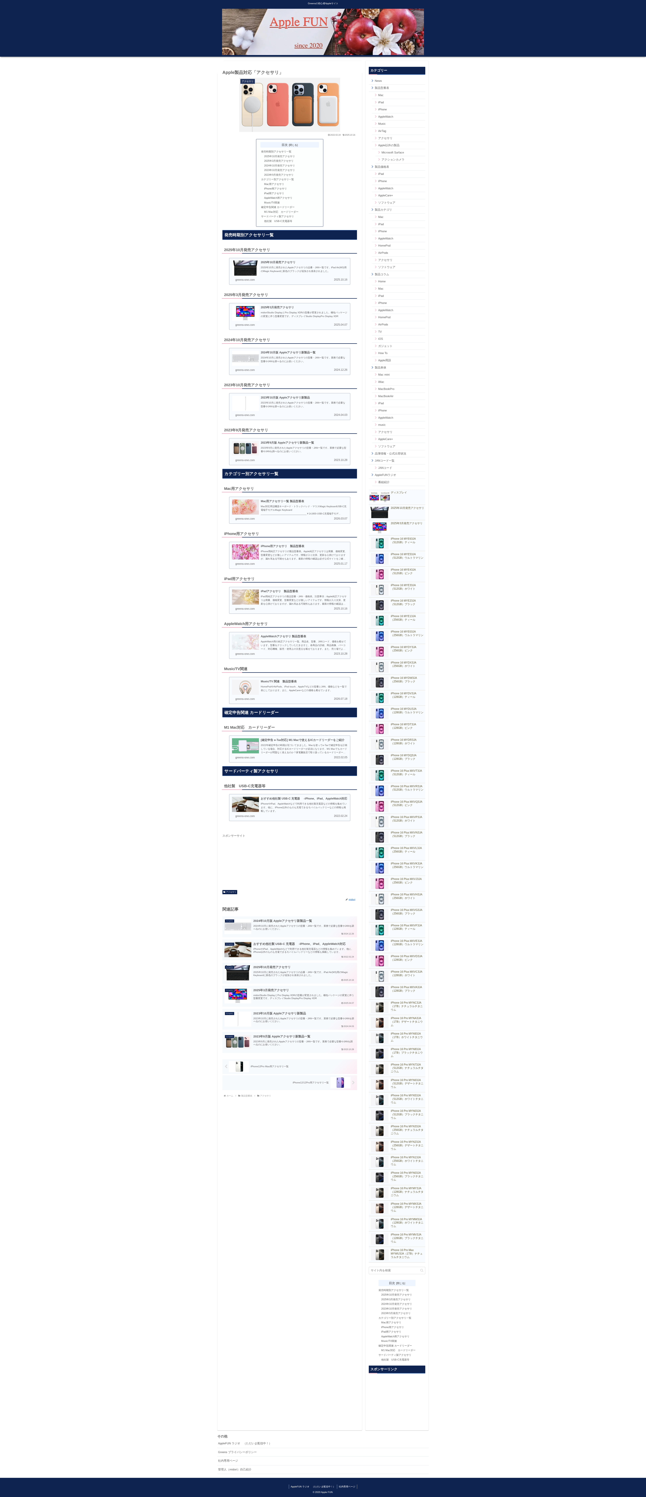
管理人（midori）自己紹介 (235, 1469)
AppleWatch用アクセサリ (278, 197)
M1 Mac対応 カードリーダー (281, 211)
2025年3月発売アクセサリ (279, 160)
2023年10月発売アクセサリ (279, 170)
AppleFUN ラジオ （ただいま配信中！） (245, 1443)
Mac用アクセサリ (274, 184)
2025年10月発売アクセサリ (279, 156)
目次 (285, 145)
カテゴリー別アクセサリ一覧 (277, 179)
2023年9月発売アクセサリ (279, 174)
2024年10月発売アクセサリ (279, 165)
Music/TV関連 (272, 202)
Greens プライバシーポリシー (237, 1452)
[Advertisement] (289, 862)
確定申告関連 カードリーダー (278, 207)
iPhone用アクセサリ (275, 188)
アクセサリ (231, 892)
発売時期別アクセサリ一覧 (276, 151)
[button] (422, 1270)
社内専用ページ (228, 1460)
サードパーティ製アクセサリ (277, 216)
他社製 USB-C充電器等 (278, 221)
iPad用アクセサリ (274, 193)
